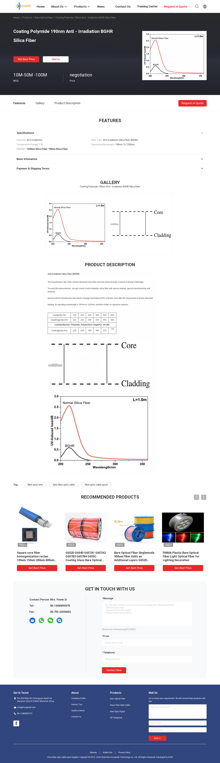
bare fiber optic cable (64, 484)
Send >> (157, 738)
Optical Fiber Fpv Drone (81, 552)
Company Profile (78, 698)
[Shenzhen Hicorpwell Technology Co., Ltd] (23, 6)
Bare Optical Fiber (44, 17)
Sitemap (93, 752)
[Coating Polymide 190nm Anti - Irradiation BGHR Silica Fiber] (174, 55)
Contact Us (76, 717)
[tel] (68, 620)
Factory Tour (76, 704)
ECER (170, 757)
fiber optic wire (35, 484)
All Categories (116, 718)
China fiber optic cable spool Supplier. (63, 757)
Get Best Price (26, 59)
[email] (32, 620)
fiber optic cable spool (96, 484)
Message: (108, 598)
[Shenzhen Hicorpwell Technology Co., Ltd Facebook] (16, 723)
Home (16, 17)
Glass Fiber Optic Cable (120, 705)
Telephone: (109, 652)
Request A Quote (193, 103)
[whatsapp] (41, 620)
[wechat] (50, 620)
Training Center (147, 6)
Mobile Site (107, 752)
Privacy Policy (124, 752)
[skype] (59, 620)
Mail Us (56, 59)
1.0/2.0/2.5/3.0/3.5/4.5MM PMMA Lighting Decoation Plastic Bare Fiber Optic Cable (182, 556)
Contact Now (114, 670)
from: (106, 636)
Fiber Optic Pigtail (117, 711)
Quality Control (78, 710)
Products (27, 17)
